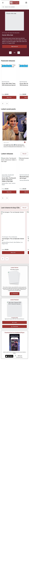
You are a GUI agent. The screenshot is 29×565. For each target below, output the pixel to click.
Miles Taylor (8, 183)
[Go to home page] (14, 2)
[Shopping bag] (26, 2)
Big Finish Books (5, 81)
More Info (9, 97)
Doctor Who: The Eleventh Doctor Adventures (8, 175)
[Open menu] (2, 2)
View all (24, 153)
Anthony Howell (9, 242)
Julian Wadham (16, 242)
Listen (15, 322)
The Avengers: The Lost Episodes (9, 236)
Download (15, 293)
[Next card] (7, 103)
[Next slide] (18, 52)
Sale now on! (14, 46)
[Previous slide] (10, 52)
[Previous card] (2, 103)
